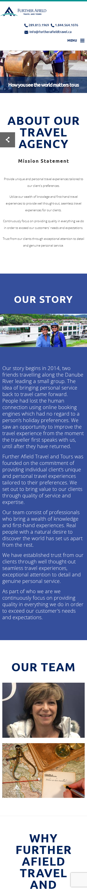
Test (7, 139)
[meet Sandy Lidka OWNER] (43, 731)
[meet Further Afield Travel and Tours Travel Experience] (43, 787)
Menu (72, 40)
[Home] (24, 12)
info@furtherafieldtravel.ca (50, 32)
